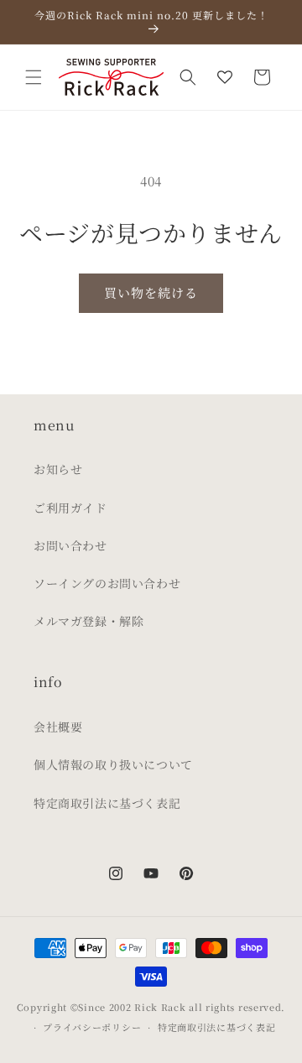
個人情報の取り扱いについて (113, 764)
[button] (33, 77)
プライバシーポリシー (92, 1027)
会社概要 (58, 726)
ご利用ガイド (70, 507)
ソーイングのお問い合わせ (107, 583)
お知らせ (58, 469)
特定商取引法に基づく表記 (107, 803)
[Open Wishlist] (224, 77)
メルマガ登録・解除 (88, 620)
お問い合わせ (70, 545)
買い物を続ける (151, 292)
